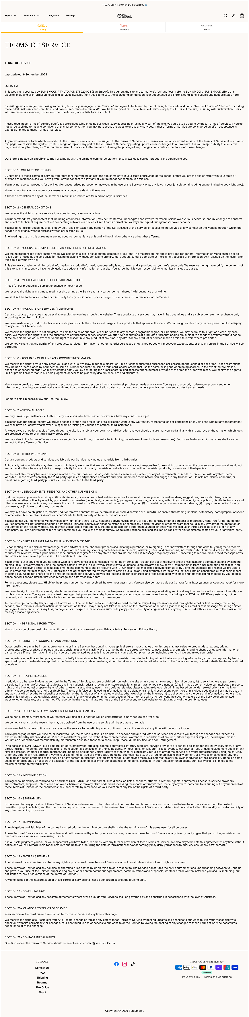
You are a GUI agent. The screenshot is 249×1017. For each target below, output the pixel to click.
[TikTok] (132, 964)
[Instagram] (124, 964)
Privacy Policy (191, 977)
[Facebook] (116, 964)
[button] (225, 16)
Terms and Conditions (218, 977)
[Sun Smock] (124, 15)
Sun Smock (136, 1010)
